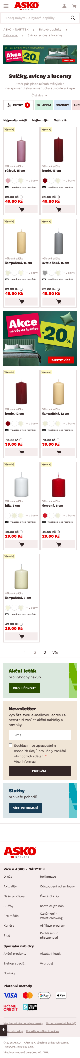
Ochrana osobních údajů (61, 1023)
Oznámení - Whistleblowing (51, 916)
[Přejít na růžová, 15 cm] (21, 149)
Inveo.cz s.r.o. (25, 1046)
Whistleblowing (13, 1031)
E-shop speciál (14, 963)
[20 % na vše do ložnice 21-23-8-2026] (40, 63)
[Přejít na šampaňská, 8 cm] (21, 576)
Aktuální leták (50, 953)
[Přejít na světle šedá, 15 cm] (58, 241)
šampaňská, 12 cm (55, 411)
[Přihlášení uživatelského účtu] (64, 6)
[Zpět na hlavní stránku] (26, 6)
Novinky (62, 105)
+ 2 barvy (32, 180)
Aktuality (10, 886)
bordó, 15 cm (51, 168)
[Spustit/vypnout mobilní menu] (6, 6)
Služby (8, 906)
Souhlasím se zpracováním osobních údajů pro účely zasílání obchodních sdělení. (40, 751)
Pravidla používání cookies (42, 1031)
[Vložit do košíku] (21, 209)
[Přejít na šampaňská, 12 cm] (58, 392)
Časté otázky (49, 896)
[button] (3, 1030)
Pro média (11, 915)
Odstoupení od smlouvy (57, 886)
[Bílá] (14, 180)
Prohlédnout (24, 688)
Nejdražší (60, 120)
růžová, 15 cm (15, 168)
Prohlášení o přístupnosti (49, 935)
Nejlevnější (40, 120)
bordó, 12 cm (14, 411)
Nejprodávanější (15, 120)
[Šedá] (45, 272)
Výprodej (46, 963)
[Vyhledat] (74, 18)
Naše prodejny (14, 896)
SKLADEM (43, 105)
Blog (7, 935)
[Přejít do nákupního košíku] (74, 6)
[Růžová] (7, 180)
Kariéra (9, 925)
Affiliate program (52, 925)
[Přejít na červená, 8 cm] (58, 484)
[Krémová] (7, 272)
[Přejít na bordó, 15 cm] (58, 149)
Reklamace (48, 876)
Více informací (25, 762)
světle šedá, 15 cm (55, 261)
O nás (8, 876)
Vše (55, 652)
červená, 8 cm (52, 503)
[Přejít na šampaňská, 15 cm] (21, 241)
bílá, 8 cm (14, 503)
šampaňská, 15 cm (18, 261)
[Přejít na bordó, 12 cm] (21, 392)
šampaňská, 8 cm (18, 595)
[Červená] (45, 180)
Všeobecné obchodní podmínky (23, 1023)
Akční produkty (15, 953)
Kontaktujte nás (51, 906)
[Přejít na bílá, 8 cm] (21, 484)
